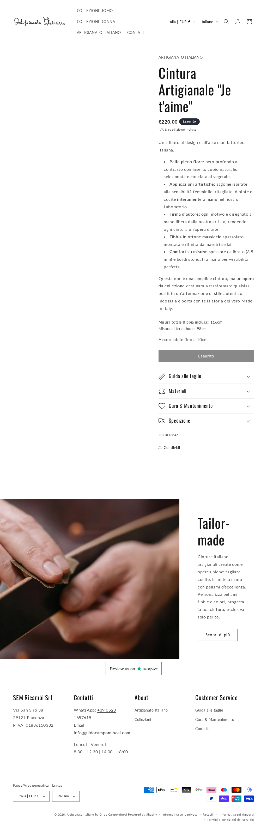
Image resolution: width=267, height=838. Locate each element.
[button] (226, 21)
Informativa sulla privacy (180, 814)
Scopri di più (217, 634)
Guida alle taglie (209, 710)
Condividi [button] (172, 447)
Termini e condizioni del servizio (230, 819)
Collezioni (143, 719)
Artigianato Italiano (151, 710)
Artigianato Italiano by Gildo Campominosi (97, 814)
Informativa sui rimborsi (237, 814)
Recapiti (209, 814)
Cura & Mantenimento (214, 719)
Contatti (202, 728)
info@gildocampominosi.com (102, 732)
